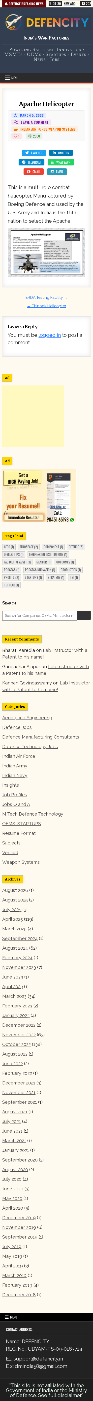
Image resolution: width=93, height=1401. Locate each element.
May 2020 (12, 1198)
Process (11, 569)
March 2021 (14, 1140)
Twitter (36, 152)
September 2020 (20, 1159)
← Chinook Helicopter (46, 306)
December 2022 (18, 1025)
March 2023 (14, 996)
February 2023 (17, 1005)
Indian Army (14, 765)
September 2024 (20, 938)
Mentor (43, 562)
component (53, 546)
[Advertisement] (33, 416)
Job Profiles (14, 794)
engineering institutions (48, 554)
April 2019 (12, 1265)
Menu (14, 77)
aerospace (29, 546)
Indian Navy (14, 775)
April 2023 (12, 986)
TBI (74, 577)
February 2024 (17, 957)
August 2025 (15, 899)
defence (76, 546)
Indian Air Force (33, 129)
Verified (10, 852)
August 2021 (14, 1111)
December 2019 (19, 1217)
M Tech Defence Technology (32, 814)
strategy (56, 577)
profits (11, 577)
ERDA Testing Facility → (46, 297)
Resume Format (19, 833)
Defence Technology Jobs (30, 746)
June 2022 (12, 1063)
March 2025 (14, 928)
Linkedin (63, 152)
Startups (33, 577)
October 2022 (16, 1044)
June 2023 (12, 977)
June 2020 (12, 1188)
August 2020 (15, 1169)
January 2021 (15, 1150)
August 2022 (15, 1054)
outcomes (65, 562)
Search (9, 602)
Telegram (34, 162)
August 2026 (15, 890)
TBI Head (11, 584)
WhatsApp (63, 162)
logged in (49, 335)
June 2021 (12, 1131)
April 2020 (12, 1208)
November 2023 (19, 967)
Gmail (36, 171)
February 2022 (17, 1073)
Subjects (11, 842)
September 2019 (19, 1237)
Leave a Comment (35, 122)
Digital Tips (14, 554)
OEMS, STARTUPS (21, 823)
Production (71, 569)
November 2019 (19, 1227)
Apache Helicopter (46, 104)
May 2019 (12, 1256)
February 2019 (17, 1285)
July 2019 (11, 1246)
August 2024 (15, 948)
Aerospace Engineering (27, 717)
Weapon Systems (62, 129)
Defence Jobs (17, 727)
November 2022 (19, 1034)
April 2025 (12, 919)
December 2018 (19, 1294)
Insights (10, 785)
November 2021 (18, 1092)
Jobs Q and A (16, 804)
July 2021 (11, 1121)
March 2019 (14, 1275)
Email (59, 171)
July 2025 (11, 909)
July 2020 (12, 1179)
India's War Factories (46, 38)
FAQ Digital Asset (17, 562)
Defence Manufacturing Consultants (40, 737)
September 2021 (19, 1102)
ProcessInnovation (40, 569)
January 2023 (16, 1015)
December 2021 (18, 1082)
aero (9, 546)
